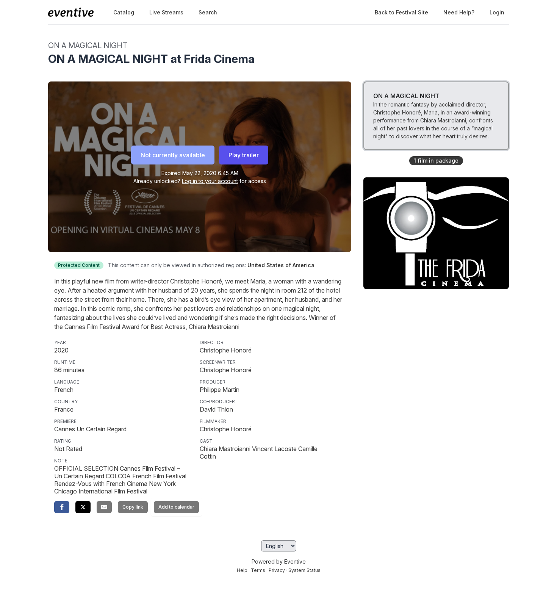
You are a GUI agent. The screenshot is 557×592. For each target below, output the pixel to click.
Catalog (123, 12)
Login (497, 12)
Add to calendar (176, 507)
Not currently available (173, 155)
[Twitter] (83, 507)
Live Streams (166, 12)
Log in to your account (210, 181)
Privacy (277, 570)
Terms (258, 570)
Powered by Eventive (279, 561)
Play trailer (243, 155)
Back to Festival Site (401, 12)
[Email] (104, 507)
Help (242, 570)
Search (208, 12)
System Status (304, 570)
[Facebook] (61, 507)
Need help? (458, 12)
